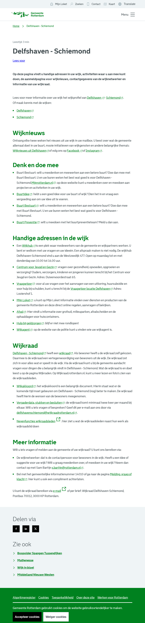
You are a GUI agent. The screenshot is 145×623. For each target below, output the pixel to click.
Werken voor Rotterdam (112, 597)
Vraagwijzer (26, 283)
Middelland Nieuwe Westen (35, 574)
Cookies (43, 597)
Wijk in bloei (25, 567)
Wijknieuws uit (31, 150)
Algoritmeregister (24, 597)
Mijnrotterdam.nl (43, 182)
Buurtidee (24, 194)
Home (16, 26)
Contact (96, 4)
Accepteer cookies (27, 616)
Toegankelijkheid (62, 597)
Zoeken (79, 4)
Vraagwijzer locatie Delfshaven (92, 288)
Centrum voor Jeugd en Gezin (37, 267)
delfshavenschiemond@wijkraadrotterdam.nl (47, 412)
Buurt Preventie (28, 222)
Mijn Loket (58, 4)
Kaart (109, 4)
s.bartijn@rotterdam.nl (67, 467)
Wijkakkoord (26, 386)
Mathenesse (25, 560)
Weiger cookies (56, 616)
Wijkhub (29, 245)
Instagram (94, 150)
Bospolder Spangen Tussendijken (39, 553)
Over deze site (85, 597)
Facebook (75, 150)
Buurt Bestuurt (28, 205)
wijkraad (66, 353)
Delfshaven (96, 97)
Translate (127, 4)
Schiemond (114, 97)
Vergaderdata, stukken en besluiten (41, 402)
